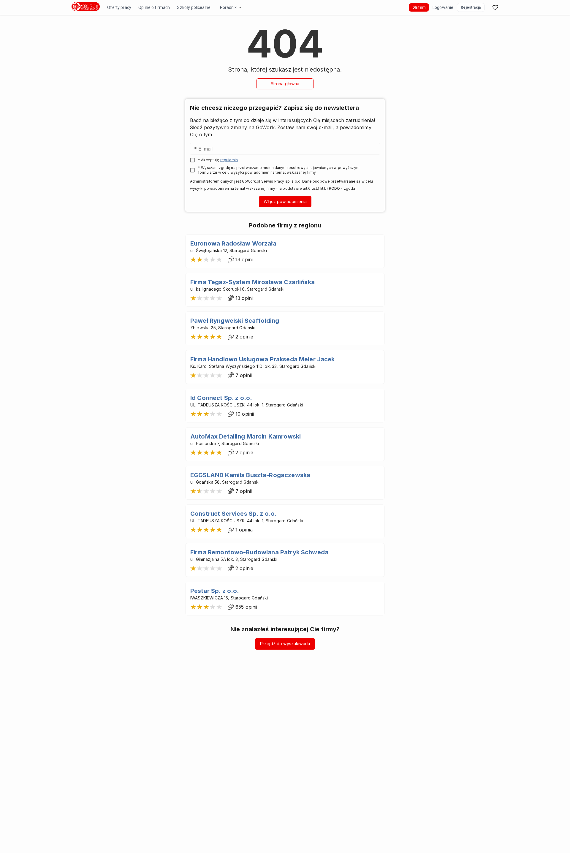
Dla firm (418, 7)
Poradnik (228, 7)
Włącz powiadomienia (285, 201)
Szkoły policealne (193, 7)
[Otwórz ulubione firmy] (495, 7)
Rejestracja (471, 7)
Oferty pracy (119, 7)
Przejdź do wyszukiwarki (285, 643)
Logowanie (443, 7)
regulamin (229, 160)
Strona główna (285, 83)
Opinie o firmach (154, 7)
